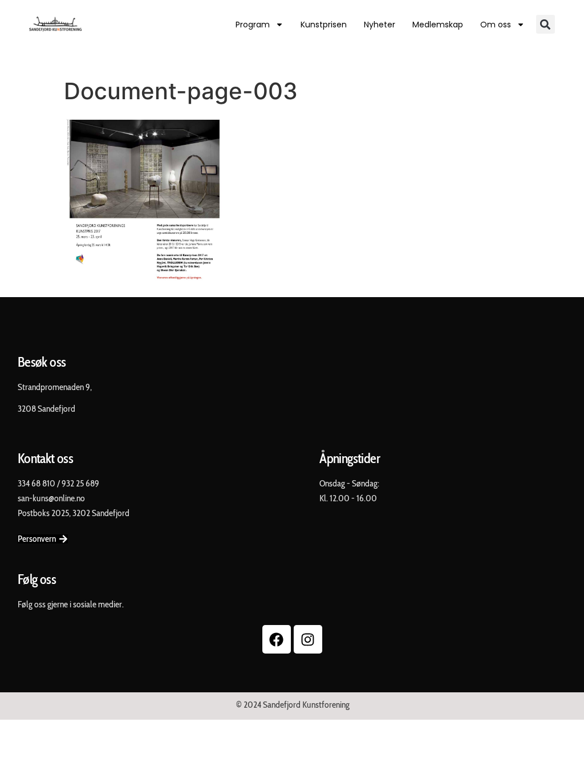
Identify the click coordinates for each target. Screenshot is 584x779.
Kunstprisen (324, 24)
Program (253, 24)
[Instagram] (308, 639)
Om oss (495, 24)
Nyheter (379, 24)
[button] (545, 24)
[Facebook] (276, 639)
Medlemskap (437, 24)
